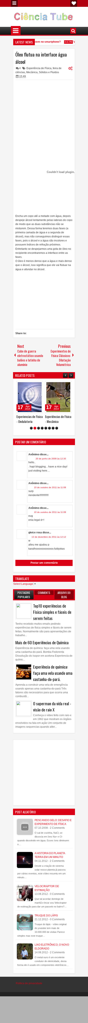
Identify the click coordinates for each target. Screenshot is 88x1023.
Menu (14, 3)
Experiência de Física (38, 68)
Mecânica (32, 72)
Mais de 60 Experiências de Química (42, 643)
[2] (35, 429)
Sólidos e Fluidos (49, 72)
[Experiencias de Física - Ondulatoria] (24, 397)
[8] (56, 429)
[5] (45, 429)
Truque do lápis (46, 916)
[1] (31, 429)
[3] (38, 429)
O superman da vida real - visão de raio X (52, 707)
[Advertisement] (44, 108)
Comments (44, 593)
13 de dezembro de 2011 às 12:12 (49, 538)
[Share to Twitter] (27, 385)
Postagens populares (24, 595)
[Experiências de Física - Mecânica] (52, 397)
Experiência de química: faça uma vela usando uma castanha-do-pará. (52, 674)
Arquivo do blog (63, 595)
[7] (53, 429)
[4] (42, 429)
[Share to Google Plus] (32, 385)
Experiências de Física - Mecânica (52, 419)
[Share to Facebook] (23, 385)
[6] (49, 429)
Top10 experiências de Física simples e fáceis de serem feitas (52, 613)
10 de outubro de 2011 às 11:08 (50, 488)
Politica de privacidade (29, 984)
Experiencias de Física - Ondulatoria (23, 419)
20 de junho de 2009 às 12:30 (51, 460)
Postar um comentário (44, 563)
